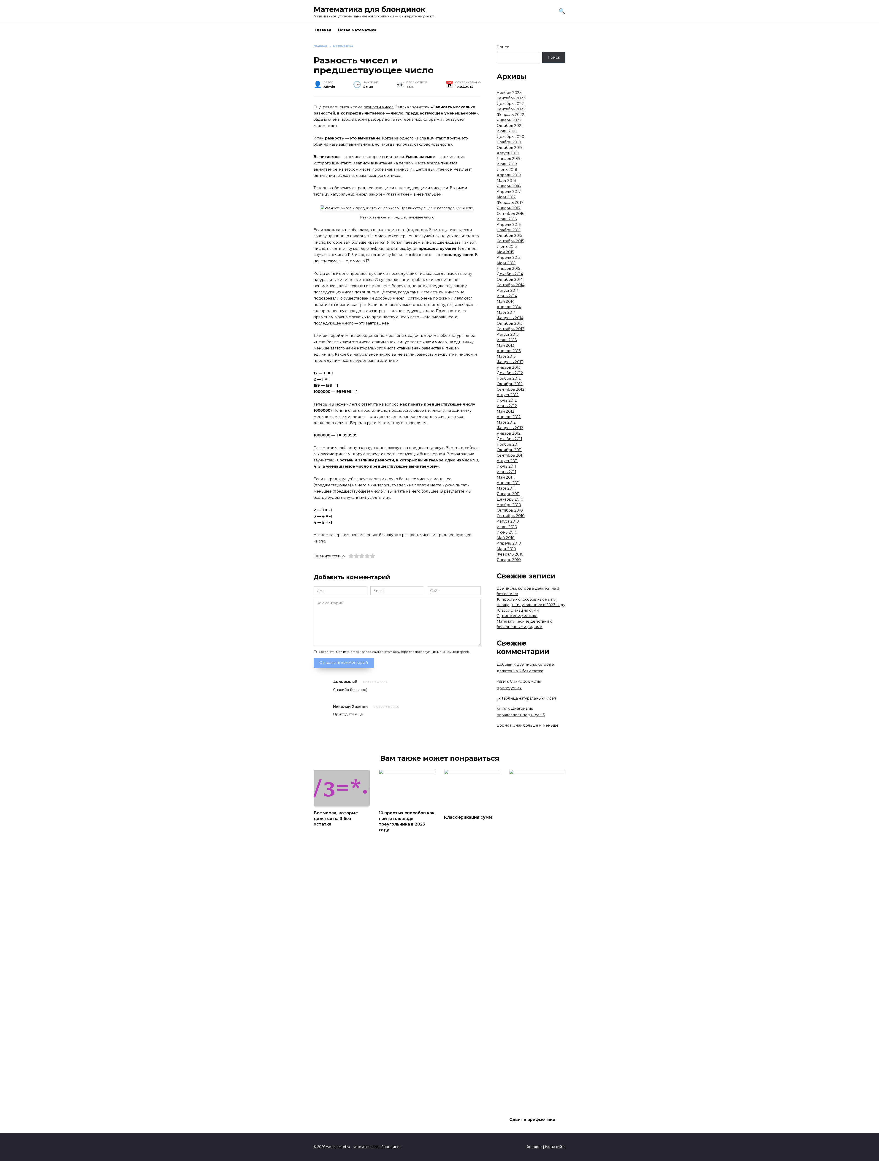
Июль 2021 (507, 131)
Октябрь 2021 (510, 125)
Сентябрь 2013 (510, 329)
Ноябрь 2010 (509, 505)
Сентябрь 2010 (511, 516)
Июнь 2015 (507, 246)
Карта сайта (555, 1147)
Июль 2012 (507, 400)
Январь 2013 (509, 367)
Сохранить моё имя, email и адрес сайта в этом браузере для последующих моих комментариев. (394, 652)
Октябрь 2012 (510, 384)
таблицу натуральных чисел (341, 194)
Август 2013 (508, 334)
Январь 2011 (508, 494)
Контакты (534, 1147)
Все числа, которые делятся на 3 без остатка (336, 818)
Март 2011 (506, 488)
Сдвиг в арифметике (517, 616)
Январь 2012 (509, 433)
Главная (323, 30)
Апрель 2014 (509, 307)
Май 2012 (505, 411)
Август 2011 (507, 461)
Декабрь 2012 (510, 373)
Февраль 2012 (510, 428)
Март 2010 (506, 549)
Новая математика (357, 30)
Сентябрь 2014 (510, 285)
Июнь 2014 (507, 296)
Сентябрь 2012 (510, 389)
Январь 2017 (509, 208)
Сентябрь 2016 (510, 213)
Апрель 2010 (509, 543)
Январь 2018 (509, 186)
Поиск (503, 47)
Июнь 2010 (507, 532)
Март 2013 (506, 356)
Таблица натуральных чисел (529, 698)
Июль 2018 (507, 164)
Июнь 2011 (506, 472)
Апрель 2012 (509, 417)
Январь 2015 (508, 268)
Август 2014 (508, 290)
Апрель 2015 (509, 257)
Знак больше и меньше (536, 725)
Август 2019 (508, 153)
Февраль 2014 (510, 318)
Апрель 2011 (508, 483)
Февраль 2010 (510, 554)
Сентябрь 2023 (511, 98)
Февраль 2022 (510, 114)
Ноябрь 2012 (509, 378)
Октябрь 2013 (510, 323)
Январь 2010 (509, 560)
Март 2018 (506, 180)
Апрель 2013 (509, 351)
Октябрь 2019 (510, 147)
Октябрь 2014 (510, 279)
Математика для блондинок (369, 9)
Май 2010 (506, 538)
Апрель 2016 (509, 224)
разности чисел (379, 107)
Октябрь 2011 (509, 450)
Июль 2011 (506, 466)
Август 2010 (508, 521)
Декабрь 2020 (510, 136)
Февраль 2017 (510, 202)
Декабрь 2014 (510, 274)
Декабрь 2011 (509, 439)
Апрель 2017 (509, 191)
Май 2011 (505, 477)
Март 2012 (506, 422)
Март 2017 (506, 197)
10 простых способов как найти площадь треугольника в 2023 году (406, 821)
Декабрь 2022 (510, 103)
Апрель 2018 (509, 175)
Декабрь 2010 (510, 499)
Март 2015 (506, 263)
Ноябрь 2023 (509, 92)
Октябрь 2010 (510, 510)
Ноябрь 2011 (508, 444)
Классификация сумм (518, 610)
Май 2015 (505, 252)
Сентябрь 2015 (510, 241)
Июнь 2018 (507, 169)
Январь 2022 (509, 120)
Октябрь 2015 (509, 235)
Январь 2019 (509, 158)
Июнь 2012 (507, 406)
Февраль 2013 (510, 362)
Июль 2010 (507, 527)
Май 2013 (505, 345)
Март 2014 (506, 312)
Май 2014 (505, 301)
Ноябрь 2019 (509, 142)
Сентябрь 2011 (510, 455)
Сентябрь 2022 (511, 109)
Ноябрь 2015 (509, 230)
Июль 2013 (507, 340)
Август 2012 (508, 395)
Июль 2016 (507, 219)
